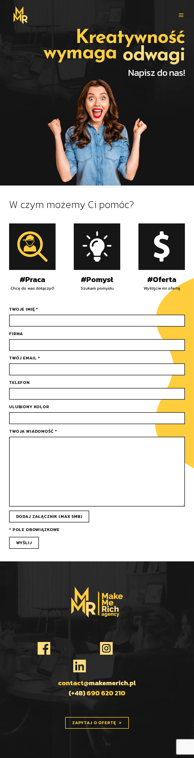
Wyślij (24, 542)
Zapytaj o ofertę (94, 722)
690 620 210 (97, 693)
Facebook (64, 648)
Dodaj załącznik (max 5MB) (49, 516)
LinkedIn (97, 666)
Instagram (128, 648)
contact (97, 683)
